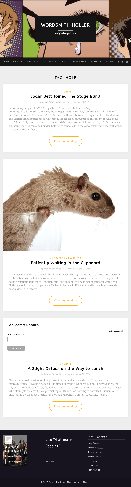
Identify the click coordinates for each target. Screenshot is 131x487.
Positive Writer (94, 469)
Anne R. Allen (93, 465)
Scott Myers (93, 461)
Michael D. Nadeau (95, 447)
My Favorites (72, 258)
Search (109, 61)
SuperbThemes (83, 482)
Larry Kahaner (93, 443)
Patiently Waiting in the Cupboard (65, 262)
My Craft (31, 61)
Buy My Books (80, 61)
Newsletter (97, 61)
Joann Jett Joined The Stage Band (65, 96)
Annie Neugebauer (95, 452)
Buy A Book (50, 461)
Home (6, 61)
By (56, 102)
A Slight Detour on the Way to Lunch (65, 368)
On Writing (47, 61)
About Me (18, 61)
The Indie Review (94, 456)
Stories (63, 61)
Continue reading (65, 141)
